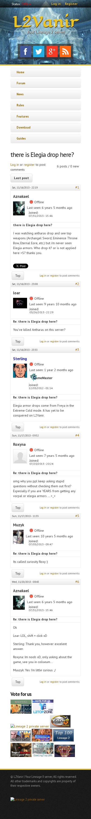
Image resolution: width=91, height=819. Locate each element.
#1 (77, 187)
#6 (77, 581)
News (20, 94)
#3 (77, 349)
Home (20, 72)
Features (23, 116)
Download (23, 127)
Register (71, 4)
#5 (77, 516)
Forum (21, 83)
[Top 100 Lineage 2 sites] (64, 756)
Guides (21, 138)
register (29, 164)
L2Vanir (45, 22)
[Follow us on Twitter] (38, 51)
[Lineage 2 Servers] (42, 712)
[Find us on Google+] (52, 51)
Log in (56, 4)
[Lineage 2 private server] (29, 726)
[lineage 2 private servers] (42, 756)
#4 (77, 435)
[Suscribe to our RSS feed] (65, 51)
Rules (20, 105)
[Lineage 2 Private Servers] (63, 740)
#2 (77, 284)
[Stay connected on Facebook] (25, 51)
